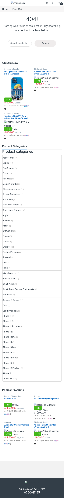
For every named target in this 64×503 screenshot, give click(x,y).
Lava (5, 262)
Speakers (7, 294)
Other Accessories (11, 189)
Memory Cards (10, 184)
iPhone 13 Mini (9, 347)
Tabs (5, 305)
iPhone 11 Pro (9, 321)
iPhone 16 (7, 363)
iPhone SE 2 (8, 378)
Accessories (8, 157)
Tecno (6, 236)
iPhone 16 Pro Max (12, 368)
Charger (6, 246)
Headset (7, 178)
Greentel (7, 257)
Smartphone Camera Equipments (18, 289)
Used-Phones (9, 310)
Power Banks (9, 278)
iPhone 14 (7, 352)
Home (5, 9)
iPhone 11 (7, 316)
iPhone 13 (7, 342)
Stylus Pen (8, 199)
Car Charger (8, 168)
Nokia (5, 267)
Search (47, 2)
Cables (6, 163)
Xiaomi (6, 241)
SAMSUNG (8, 231)
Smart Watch (8, 284)
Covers (6, 173)
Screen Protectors (11, 194)
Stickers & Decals (11, 69)
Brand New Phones (12, 210)
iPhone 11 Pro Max (11, 326)
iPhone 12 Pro (9, 337)
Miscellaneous (9, 273)
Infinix (5, 225)
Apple (5, 215)
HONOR (6, 220)
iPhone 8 (7, 373)
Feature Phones (10, 252)
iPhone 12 (7, 331)
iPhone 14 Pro (9, 357)
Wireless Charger (11, 204)
